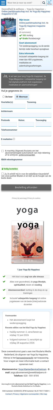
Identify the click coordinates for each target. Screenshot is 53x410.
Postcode (5, 120)
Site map (43, 394)
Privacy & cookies (34, 198)
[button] (3, 3)
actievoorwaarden (27, 155)
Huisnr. (21, 120)
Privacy (16, 394)
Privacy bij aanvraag (19, 198)
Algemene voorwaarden (29, 394)
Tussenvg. (32, 102)
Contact (8, 394)
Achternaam (7, 111)
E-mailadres (7, 139)
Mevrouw (23, 97)
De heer (9, 97)
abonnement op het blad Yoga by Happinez (30, 384)
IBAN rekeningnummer (12, 160)
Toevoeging (41, 120)
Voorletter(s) (7, 102)
